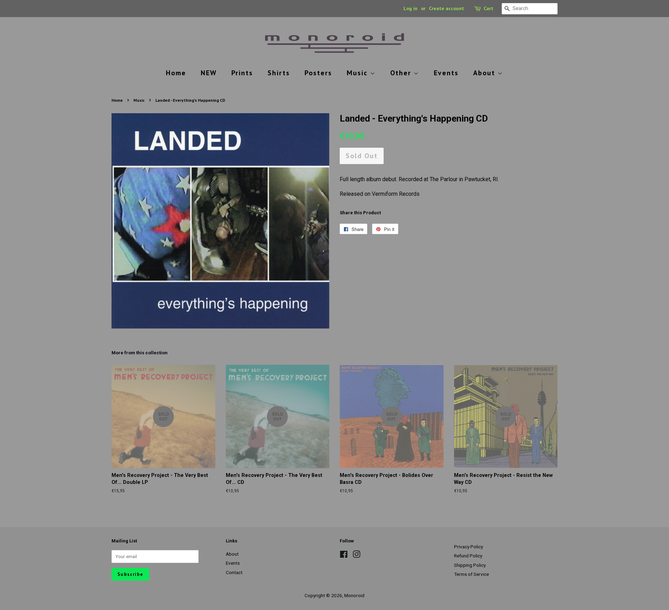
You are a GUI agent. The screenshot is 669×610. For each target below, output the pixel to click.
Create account (446, 8)
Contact (234, 572)
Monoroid (354, 595)
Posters (318, 72)
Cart (488, 8)
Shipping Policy (470, 565)
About (485, 72)
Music (358, 72)
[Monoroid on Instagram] (356, 555)
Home (176, 72)
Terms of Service (471, 574)
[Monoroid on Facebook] (344, 555)
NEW (209, 72)
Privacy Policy (468, 546)
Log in (410, 8)
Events (446, 72)
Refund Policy (468, 555)
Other (402, 72)
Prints (242, 72)
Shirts (279, 72)
